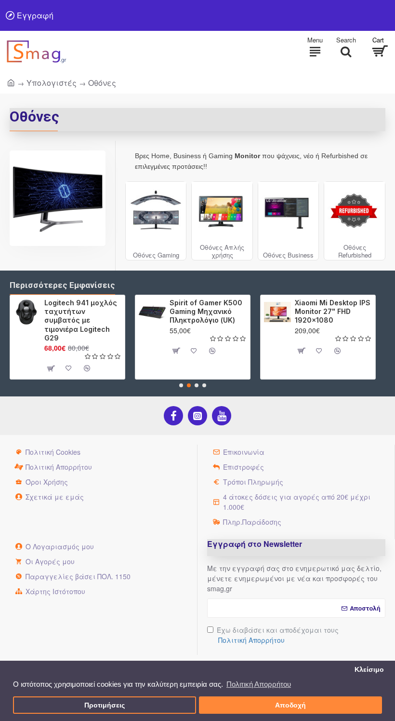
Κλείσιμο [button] (369, 669)
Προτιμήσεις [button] (104, 705)
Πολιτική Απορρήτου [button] (258, 684)
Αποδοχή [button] (290, 705)
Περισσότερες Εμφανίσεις (62, 285)
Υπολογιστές (51, 82)
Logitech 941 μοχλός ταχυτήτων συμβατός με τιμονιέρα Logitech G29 (80, 320)
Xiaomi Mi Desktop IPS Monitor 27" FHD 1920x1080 (332, 311)
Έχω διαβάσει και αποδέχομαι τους (278, 635)
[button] (181, 385)
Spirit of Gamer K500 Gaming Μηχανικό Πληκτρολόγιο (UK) (206, 311)
